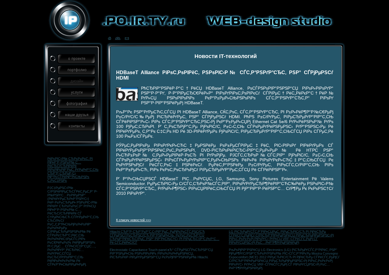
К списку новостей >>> (133, 220)
